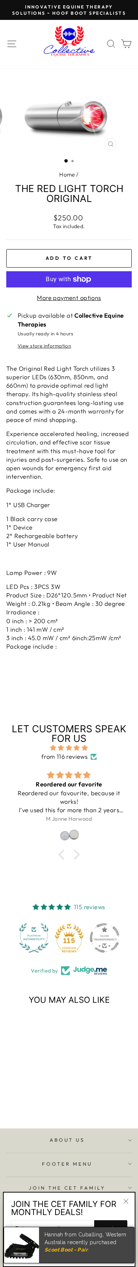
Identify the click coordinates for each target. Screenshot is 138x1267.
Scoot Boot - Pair (66, 1250)
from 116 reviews (64, 756)
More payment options (69, 297)
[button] (34, 938)
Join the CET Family (67, 1188)
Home (67, 174)
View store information (44, 346)
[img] (69, 747)
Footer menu (67, 1164)
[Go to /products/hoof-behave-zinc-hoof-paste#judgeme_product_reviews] (69, 835)
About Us (67, 1140)
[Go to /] (69, 44)
